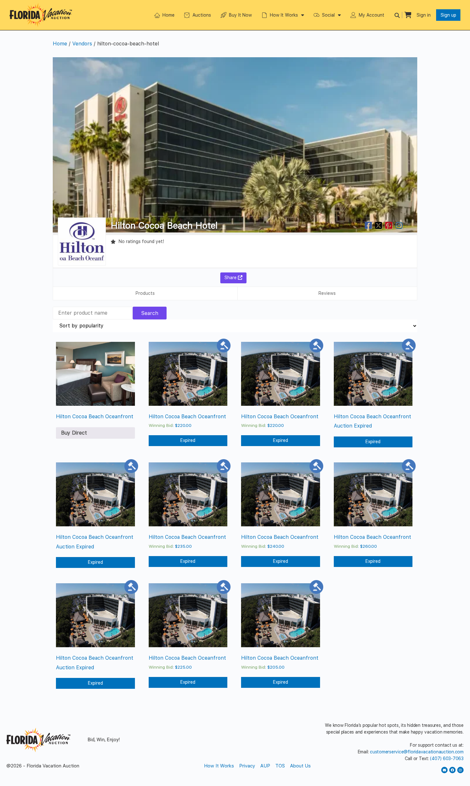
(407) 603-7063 (447, 758)
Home (168, 15)
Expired (187, 440)
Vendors (82, 44)
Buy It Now (240, 15)
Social (328, 15)
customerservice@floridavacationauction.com (417, 751)
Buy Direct (74, 433)
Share (231, 277)
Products (145, 293)
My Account (371, 15)
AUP (265, 766)
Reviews (327, 293)
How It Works (284, 15)
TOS (280, 766)
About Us (300, 766)
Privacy (247, 766)
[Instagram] (460, 770)
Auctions (201, 15)
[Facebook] (452, 770)
